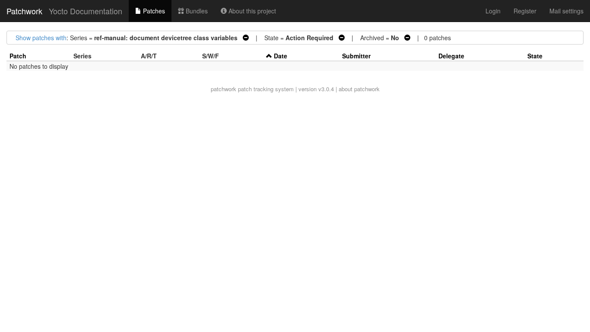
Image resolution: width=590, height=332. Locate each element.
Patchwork (24, 10)
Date (280, 55)
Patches (153, 10)
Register (525, 10)
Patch (18, 55)
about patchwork (359, 89)
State (534, 55)
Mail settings (566, 10)
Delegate (451, 55)
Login (493, 10)
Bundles (196, 10)
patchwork (223, 89)
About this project (251, 10)
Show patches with (41, 37)
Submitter (356, 55)
